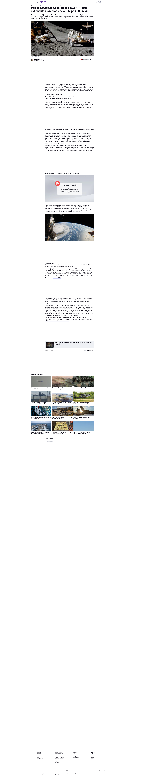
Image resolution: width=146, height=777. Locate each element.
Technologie (50, 1)
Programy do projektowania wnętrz (60, 756)
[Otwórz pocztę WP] (96, 2)
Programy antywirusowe (59, 758)
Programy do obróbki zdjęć (59, 753)
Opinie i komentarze (76, 1)
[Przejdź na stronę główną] (38, 2)
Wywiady (92, 757)
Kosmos (57, 1)
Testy (92, 753)
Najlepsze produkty (76, 757)
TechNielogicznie (39, 761)
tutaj (58, 774)
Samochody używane (94, 756)
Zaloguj (104, 1)
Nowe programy (57, 762)
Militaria (68, 1)
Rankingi (74, 756)
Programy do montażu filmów (59, 757)
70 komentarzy (85, 59)
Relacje (92, 758)
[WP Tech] (44, 2)
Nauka (63, 1)
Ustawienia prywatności (89, 766)
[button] (99, 2)
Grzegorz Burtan (37, 59)
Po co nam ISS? (57, 278)
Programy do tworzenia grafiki (59, 761)
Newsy (74, 753)
